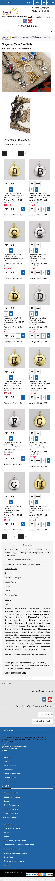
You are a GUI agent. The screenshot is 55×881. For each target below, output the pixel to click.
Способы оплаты (11, 809)
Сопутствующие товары (14, 861)
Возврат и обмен (11, 813)
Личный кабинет (10, 765)
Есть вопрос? (9, 782)
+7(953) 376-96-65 (27, 26)
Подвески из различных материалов (19, 845)
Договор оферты (11, 793)
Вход (52, 3)
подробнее (6, 744)
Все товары (8, 824)
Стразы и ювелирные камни (15, 853)
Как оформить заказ (12, 797)
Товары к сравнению (12, 774)
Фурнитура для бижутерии (15, 841)
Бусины (7, 836)
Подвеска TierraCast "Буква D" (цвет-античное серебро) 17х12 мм (37, 321)
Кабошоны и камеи (12, 849)
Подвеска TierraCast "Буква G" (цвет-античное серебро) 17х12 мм (12, 509)
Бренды (7, 865)
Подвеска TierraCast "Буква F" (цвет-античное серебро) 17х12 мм (14, 445)
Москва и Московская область (18, 560)
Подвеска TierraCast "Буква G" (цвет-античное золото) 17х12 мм (39, 446)
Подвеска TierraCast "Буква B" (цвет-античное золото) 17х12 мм (14, 195)
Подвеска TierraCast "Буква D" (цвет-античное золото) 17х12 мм (14, 321)
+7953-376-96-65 (45, 714)
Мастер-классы (10, 778)
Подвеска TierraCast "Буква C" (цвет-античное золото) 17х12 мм (14, 258)
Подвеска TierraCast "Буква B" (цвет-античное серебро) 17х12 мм (39, 195)
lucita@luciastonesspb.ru (43, 17)
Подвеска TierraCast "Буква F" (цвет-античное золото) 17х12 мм (39, 383)
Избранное (8, 769)
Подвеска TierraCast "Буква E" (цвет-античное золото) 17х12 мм (14, 383)
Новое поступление (12, 828)
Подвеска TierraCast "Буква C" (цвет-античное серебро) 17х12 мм (37, 258)
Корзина (7, 757)
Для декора (8, 857)
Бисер (6, 832)
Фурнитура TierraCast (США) (30, 37)
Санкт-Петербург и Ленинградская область (23, 564)
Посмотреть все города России (18, 662)
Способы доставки (11, 805)
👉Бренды (14, 37)
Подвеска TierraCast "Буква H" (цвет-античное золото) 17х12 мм (39, 509)
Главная (5, 37)
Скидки (7, 801)
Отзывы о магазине (10, 748)
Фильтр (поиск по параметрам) (18, 140)
